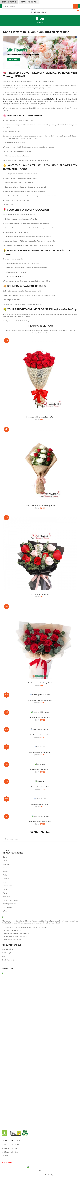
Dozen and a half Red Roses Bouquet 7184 (40, 417)
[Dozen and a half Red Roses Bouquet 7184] (40, 376)
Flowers (5, 871)
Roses (5, 893)
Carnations (6, 864)
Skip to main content (29, 2)
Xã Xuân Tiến (50, 99)
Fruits (5, 875)
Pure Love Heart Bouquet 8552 (40, 735)
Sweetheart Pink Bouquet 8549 (40, 717)
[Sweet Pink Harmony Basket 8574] (40, 816)
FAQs (3, 956)
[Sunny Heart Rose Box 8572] (40, 799)
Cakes (5, 861)
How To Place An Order (9, 960)
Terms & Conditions (8, 949)
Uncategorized (7, 907)
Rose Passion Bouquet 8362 (40, 594)
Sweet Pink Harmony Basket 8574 (40, 821)
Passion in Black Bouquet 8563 (40, 769)
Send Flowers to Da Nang (10, 1152)
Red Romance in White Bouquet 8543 (40, 683)
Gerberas (6, 879)
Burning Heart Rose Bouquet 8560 (40, 752)
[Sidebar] (2, 1166)
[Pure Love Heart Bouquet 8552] (40, 729)
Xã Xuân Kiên (70, 99)
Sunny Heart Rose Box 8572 (40, 804)
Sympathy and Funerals (10, 900)
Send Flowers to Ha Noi (9, 1148)
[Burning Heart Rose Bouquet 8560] (40, 747)
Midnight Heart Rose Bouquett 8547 (40, 700)
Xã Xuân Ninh (60, 99)
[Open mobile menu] (3, 11)
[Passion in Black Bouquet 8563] (40, 764)
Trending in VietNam (9, 904)
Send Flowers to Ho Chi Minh (11, 1145)
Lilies (4, 882)
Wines (5, 911)
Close (7, 850)
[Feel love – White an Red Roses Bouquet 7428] (40, 465)
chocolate (6, 868)
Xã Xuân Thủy (17, 101)
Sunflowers (6, 896)
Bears (5, 857)
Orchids (5, 889)
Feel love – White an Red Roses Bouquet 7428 (40, 505)
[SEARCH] (75, 6)
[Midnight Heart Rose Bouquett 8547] (40, 695)
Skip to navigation (9, 2)
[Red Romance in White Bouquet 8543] (40, 642)
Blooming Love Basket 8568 (40, 787)
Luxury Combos (8, 886)
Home (39, 23)
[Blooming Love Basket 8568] (40, 781)
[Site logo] (40, 11)
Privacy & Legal (6, 953)
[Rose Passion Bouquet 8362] (40, 553)
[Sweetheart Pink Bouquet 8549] (40, 712)
